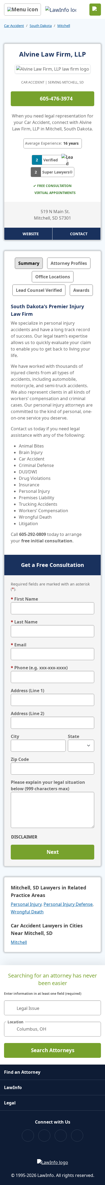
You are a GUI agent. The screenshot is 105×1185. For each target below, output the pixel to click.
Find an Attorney (22, 1072)
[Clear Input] (94, 1007)
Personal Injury (26, 904)
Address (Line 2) (27, 713)
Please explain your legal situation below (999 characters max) (48, 785)
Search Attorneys (52, 1050)
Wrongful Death (27, 912)
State (73, 736)
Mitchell (63, 25)
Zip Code (20, 759)
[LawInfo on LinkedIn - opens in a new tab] (77, 1135)
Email (18, 645)
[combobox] (52, 1007)
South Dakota (41, 25)
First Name (24, 599)
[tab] (29, 263)
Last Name (24, 622)
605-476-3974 (56, 98)
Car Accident (14, 25)
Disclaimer (24, 837)
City (15, 736)
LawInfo (13, 1087)
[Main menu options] (22, 10)
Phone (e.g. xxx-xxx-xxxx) (39, 668)
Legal (10, 1103)
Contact (79, 233)
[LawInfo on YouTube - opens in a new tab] (61, 1135)
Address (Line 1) (27, 691)
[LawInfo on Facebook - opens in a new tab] (28, 1135)
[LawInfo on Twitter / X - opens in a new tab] (44, 1135)
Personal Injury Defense (68, 904)
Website (31, 233)
